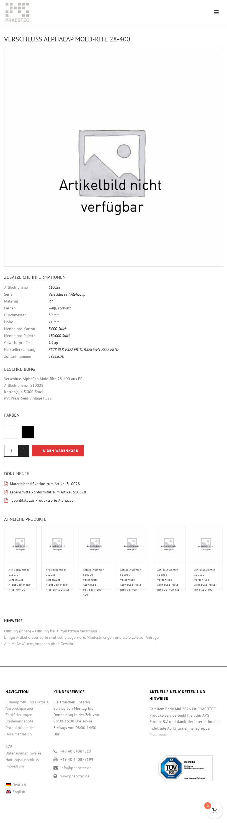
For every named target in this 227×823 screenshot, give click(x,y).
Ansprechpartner (19, 708)
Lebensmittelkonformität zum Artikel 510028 (48, 492)
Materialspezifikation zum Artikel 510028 (45, 483)
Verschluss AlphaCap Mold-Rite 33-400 (131, 579)
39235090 (56, 356)
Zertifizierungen (19, 714)
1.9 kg (53, 342)
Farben (12, 415)
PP (50, 301)
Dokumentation (19, 734)
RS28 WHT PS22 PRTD (101, 349)
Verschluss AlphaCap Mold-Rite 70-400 (20, 579)
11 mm (54, 321)
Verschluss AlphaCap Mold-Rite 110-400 (205, 579)
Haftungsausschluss (22, 759)
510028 (54, 287)
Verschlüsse (57, 294)
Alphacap (78, 294)
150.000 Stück (59, 335)
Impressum (15, 766)
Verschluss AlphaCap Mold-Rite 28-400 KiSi (57, 579)
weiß (52, 308)
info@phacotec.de (75, 767)
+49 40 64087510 (75, 751)
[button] (212, 58)
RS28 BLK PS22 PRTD (65, 349)
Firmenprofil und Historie (27, 702)
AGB (9, 746)
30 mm (54, 314)
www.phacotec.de (74, 776)
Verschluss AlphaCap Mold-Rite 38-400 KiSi (169, 579)
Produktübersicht (20, 727)
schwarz (64, 308)
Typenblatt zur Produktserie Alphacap (42, 500)
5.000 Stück (57, 328)
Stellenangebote (19, 721)
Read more (158, 734)
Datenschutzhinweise (23, 753)
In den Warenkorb (60, 450)
